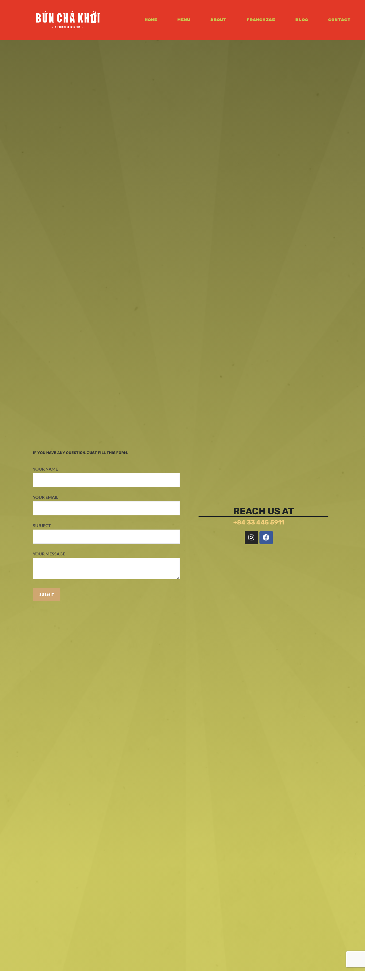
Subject (42, 525)
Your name (45, 468)
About (218, 20)
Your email (45, 497)
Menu (183, 20)
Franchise (260, 20)
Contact (339, 20)
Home (151, 20)
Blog (301, 20)
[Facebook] (266, 537)
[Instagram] (251, 537)
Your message (49, 553)
